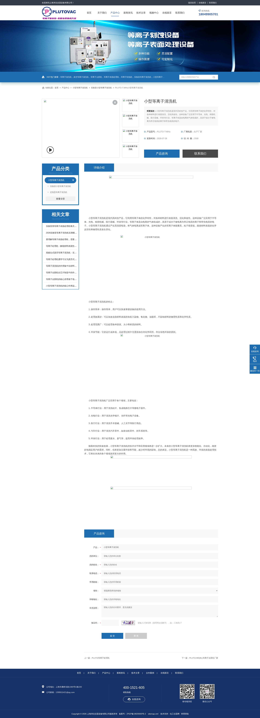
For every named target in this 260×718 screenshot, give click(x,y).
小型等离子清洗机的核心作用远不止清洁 (62, 286)
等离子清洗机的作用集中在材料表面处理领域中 (62, 266)
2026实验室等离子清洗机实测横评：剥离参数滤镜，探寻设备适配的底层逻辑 (62, 233)
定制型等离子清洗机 (58, 192)
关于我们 (102, 13)
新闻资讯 (128, 13)
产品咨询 (162, 153)
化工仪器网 (174, 714)
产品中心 (115, 13)
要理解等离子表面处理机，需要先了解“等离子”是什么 (62, 239)
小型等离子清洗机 (80, 88)
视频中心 (154, 13)
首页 (89, 13)
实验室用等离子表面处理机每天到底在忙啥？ (62, 226)
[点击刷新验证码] (128, 623)
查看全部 (60, 199)
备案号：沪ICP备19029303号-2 (132, 714)
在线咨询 (136, 699)
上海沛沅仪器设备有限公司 (61, 3)
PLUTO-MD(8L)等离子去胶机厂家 (203, 658)
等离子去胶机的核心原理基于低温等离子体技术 (62, 279)
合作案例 (150, 673)
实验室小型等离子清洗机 (101, 88)
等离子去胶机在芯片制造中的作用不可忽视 (62, 272)
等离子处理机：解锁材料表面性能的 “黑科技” (62, 246)
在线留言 (202, 3)
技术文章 (141, 13)
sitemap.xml (153, 714)
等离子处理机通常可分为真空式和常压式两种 (62, 259)
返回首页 (192, 3)
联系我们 (213, 3)
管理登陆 (185, 714)
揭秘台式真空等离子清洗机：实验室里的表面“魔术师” (62, 252)
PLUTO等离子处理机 (101, 658)
